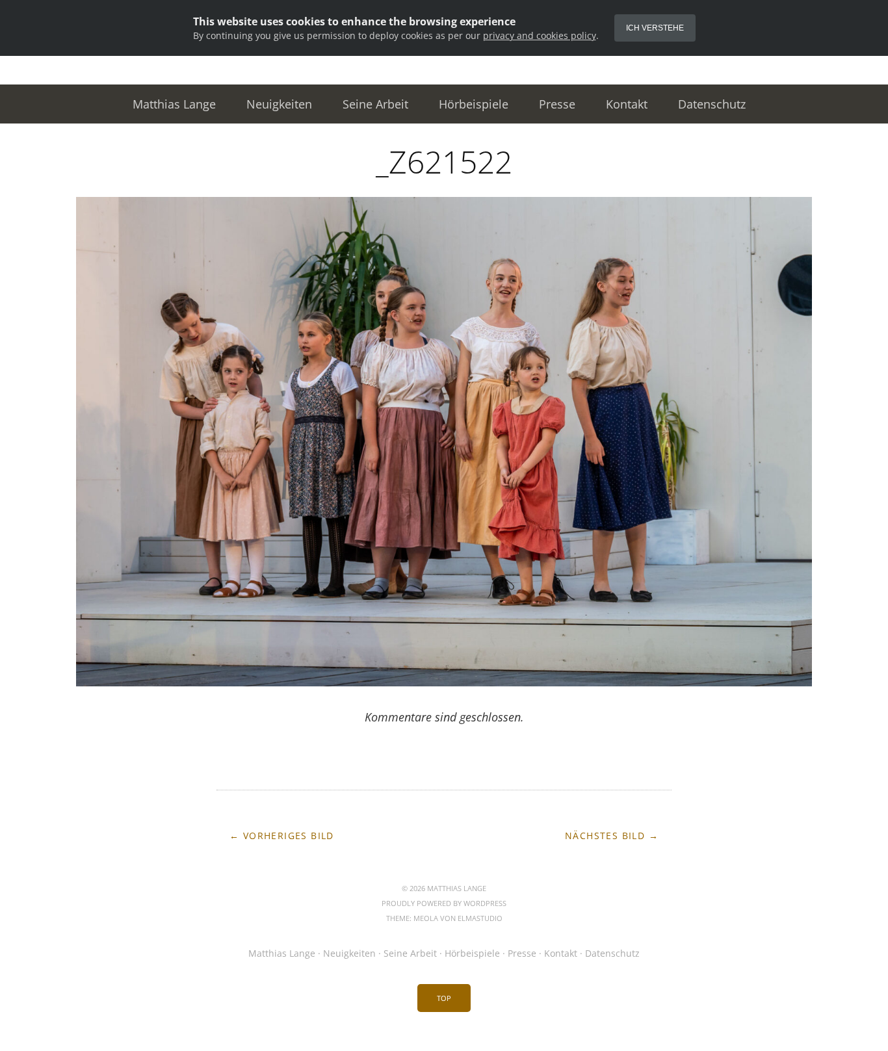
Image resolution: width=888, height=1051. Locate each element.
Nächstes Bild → (612, 835)
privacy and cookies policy (539, 35)
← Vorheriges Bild (281, 835)
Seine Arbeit (375, 104)
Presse (557, 104)
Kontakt (626, 104)
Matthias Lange (174, 104)
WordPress (485, 903)
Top (444, 998)
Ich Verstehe (655, 27)
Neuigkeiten (279, 104)
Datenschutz (712, 104)
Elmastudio (480, 918)
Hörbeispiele (473, 104)
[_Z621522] (444, 682)
